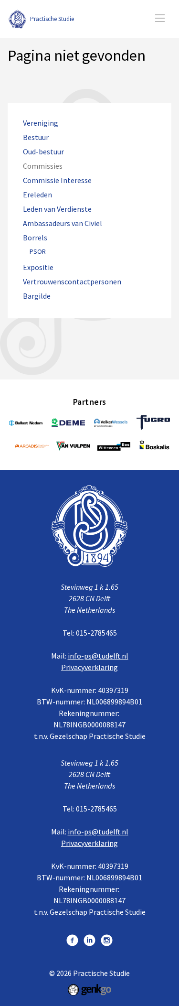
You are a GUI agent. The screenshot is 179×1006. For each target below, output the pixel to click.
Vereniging (40, 123)
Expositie (38, 267)
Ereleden (37, 194)
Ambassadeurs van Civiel (62, 223)
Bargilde (37, 296)
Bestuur (36, 137)
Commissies (43, 166)
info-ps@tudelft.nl (98, 655)
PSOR (38, 252)
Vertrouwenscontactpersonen (72, 281)
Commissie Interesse (57, 180)
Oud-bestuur (43, 151)
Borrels (35, 237)
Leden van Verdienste (57, 209)
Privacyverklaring (89, 667)
